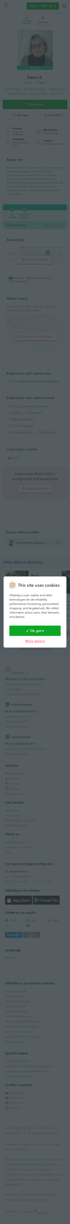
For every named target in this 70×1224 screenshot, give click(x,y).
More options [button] (35, 641)
